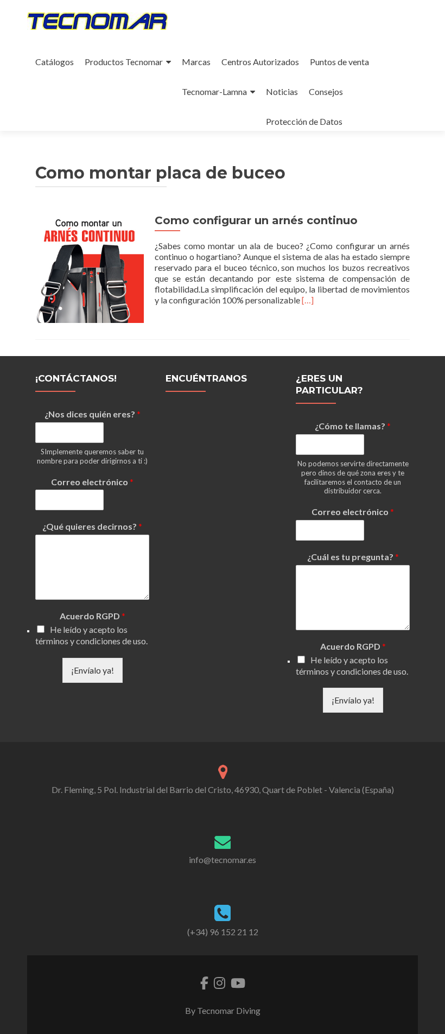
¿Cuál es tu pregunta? (353, 556)
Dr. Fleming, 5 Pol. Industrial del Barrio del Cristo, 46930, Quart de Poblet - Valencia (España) (223, 789)
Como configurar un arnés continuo (256, 220)
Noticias (282, 91)
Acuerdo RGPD (92, 616)
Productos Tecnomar (124, 61)
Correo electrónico (92, 482)
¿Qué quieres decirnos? (92, 526)
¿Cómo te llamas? (353, 426)
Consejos (326, 91)
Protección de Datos (304, 121)
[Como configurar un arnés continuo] (89, 267)
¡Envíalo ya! (92, 670)
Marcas (196, 61)
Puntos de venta (339, 61)
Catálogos (54, 61)
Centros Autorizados (260, 61)
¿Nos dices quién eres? (92, 414)
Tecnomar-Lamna (214, 91)
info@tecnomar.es (222, 859)
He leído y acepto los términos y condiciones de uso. (91, 635)
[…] (308, 300)
